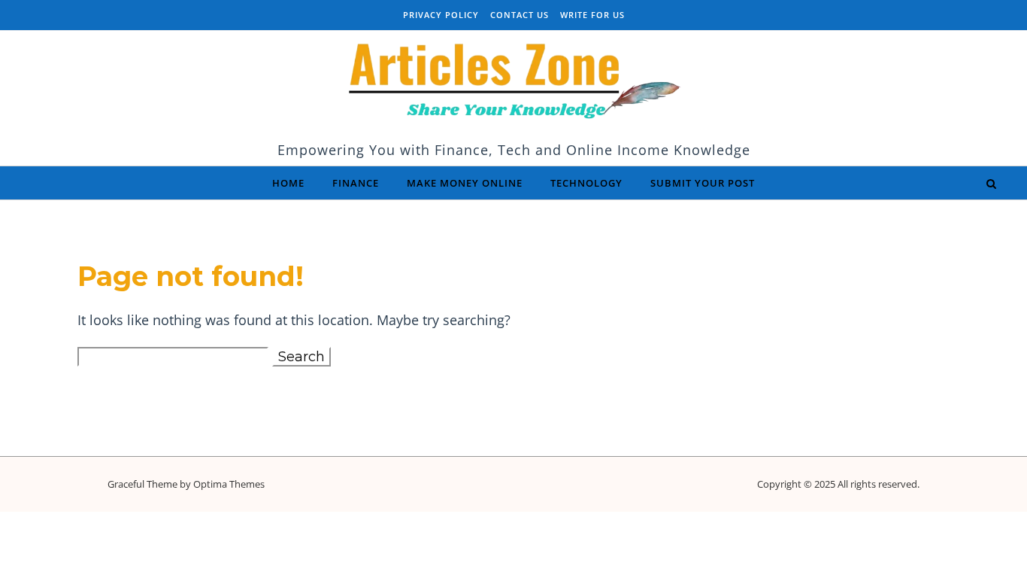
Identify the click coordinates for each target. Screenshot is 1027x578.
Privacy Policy (441, 14)
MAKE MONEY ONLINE (465, 183)
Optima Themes (229, 484)
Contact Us (519, 14)
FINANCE (355, 183)
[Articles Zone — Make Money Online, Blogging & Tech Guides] (513, 84)
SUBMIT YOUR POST (702, 183)
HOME (288, 183)
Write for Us (592, 14)
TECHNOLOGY (586, 183)
